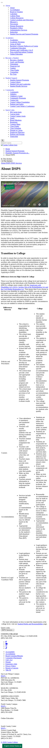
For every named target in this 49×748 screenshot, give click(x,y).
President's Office (16, 28)
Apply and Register (17, 62)
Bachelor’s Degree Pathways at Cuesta (24, 46)
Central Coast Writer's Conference (22, 106)
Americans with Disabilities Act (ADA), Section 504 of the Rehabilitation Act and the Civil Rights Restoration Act (24, 287)
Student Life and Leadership (20, 84)
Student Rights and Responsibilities (30, 624)
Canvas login (14, 114)
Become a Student (16, 60)
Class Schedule (15, 128)
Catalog (13, 68)
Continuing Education (18, 48)
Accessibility (10, 652)
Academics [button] (9, 38)
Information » (6, 720)
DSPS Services (16, 163)
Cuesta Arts (14, 100)
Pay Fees (13, 74)
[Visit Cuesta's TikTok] (6, 648)
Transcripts (14, 136)
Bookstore (13, 122)
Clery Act (8, 660)
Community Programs (18, 98)
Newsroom (14, 24)
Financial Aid (15, 66)
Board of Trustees (16, 12)
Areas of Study (15, 44)
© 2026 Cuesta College (9, 742)
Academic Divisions (17, 42)
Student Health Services (18, 86)
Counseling (14, 72)
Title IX (8, 670)
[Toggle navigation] (2, 2)
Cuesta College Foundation (20, 102)
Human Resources (16, 26)
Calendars (13, 14)
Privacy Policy (10, 666)
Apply (12, 118)
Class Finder (14, 70)
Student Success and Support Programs (24, 34)
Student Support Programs (19, 80)
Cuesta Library (15, 82)
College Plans (15, 16)
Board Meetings (16, 120)
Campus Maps (15, 124)
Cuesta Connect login (18, 116)
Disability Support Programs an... (17, 153)
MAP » (3, 676)
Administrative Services (18, 30)
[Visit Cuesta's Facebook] (6, 642)
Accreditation (15, 10)
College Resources (16, 18)
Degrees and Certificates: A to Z (21, 50)
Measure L (14, 22)
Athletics (13, 94)
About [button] (7, 6)
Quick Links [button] (9, 110)
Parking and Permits (17, 134)
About (12, 8)
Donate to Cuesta (16, 130)
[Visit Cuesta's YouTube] (6, 644)
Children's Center (16, 96)
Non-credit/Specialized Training (21, 52)
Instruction (14, 32)
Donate (8, 662)
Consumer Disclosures (13, 658)
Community (14, 92)
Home (7, 149)
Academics (14, 40)
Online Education (16, 54)
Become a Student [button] (12, 58)
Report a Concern (11, 668)
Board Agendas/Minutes (14, 656)
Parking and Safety (17, 104)
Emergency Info (11, 664)
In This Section (7, 161)
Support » (4, 722)
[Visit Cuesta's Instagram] (6, 646)
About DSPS (6, 163)
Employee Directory (17, 132)
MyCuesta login (16, 112)
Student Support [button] (11, 78)
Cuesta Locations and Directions (21, 20)
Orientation (14, 64)
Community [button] (9, 90)
